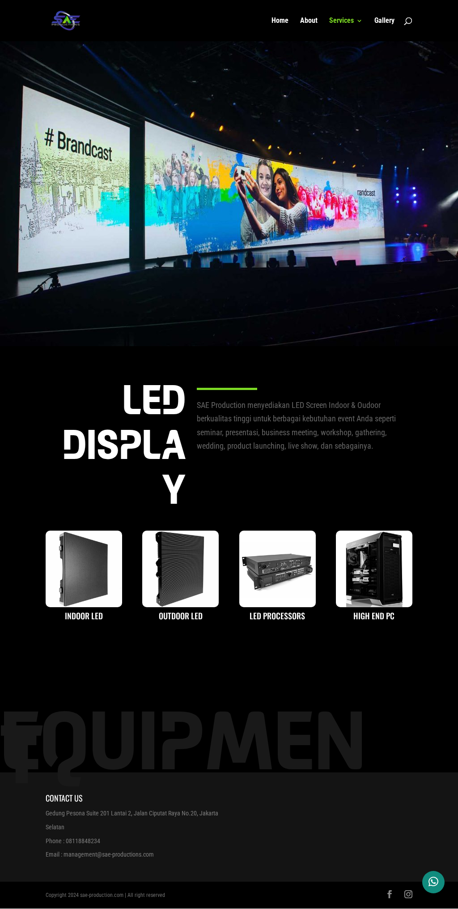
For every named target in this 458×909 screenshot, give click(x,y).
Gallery (384, 21)
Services (341, 21)
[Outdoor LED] (180, 604)
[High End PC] (374, 604)
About (309, 21)
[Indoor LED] (84, 604)
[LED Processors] (277, 604)
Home (279, 21)
